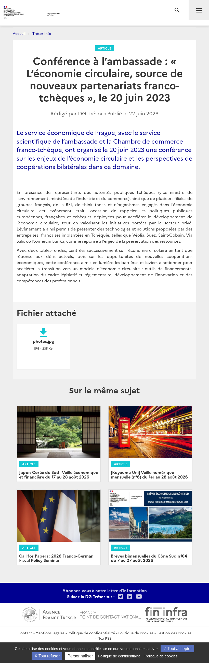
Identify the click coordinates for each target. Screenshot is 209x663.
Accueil (19, 33)
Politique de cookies (135, 632)
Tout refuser (48, 656)
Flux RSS (104, 638)
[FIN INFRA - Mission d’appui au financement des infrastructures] (166, 614)
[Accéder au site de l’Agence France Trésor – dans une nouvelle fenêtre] (49, 614)
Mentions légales (49, 632)
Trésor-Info (41, 33)
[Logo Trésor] (80, 14)
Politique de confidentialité (91, 632)
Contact (25, 632)
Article (104, 48)
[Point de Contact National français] (110, 614)
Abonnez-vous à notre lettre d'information (104, 590)
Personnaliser (80, 656)
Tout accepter (179, 648)
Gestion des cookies (173, 632)
